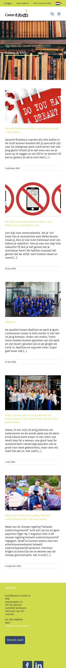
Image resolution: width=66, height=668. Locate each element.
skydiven (10, 321)
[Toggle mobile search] (52, 14)
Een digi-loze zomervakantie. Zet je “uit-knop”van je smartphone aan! (28, 223)
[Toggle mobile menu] (59, 14)
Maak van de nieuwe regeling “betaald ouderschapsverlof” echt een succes (27, 517)
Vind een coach (15, 640)
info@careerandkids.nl (17, 625)
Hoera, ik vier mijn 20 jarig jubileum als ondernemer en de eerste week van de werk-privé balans (31, 418)
